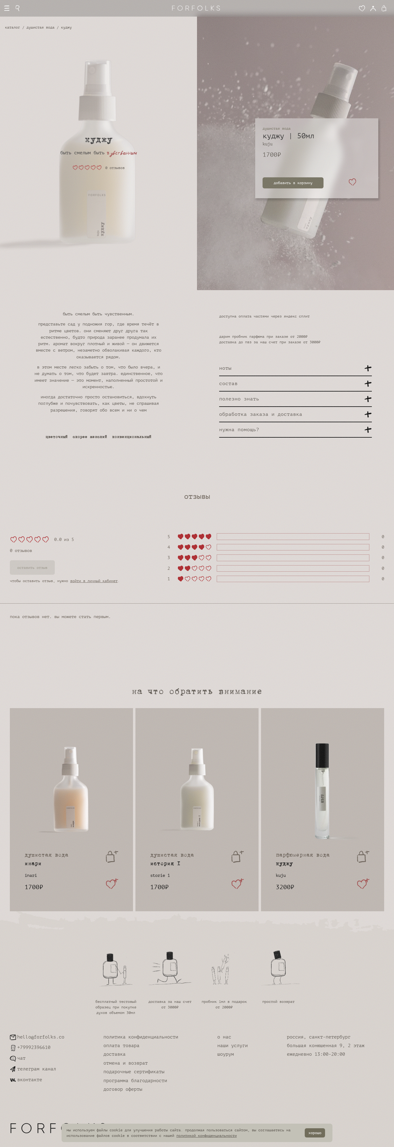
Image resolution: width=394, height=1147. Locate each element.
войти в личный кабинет (94, 581)
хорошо (314, 1133)
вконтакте (29, 1079)
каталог (12, 27)
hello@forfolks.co (40, 1037)
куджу (303, 859)
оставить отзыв (32, 568)
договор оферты (122, 1089)
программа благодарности (135, 1080)
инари (46, 859)
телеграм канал (36, 1069)
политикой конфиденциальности (206, 1135)
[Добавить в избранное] (352, 182)
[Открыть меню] (7, 8)
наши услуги (232, 1045)
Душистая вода (40, 27)
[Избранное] (362, 8)
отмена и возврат (125, 1063)
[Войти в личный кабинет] (373, 8)
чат (21, 1058)
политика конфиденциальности (140, 1037)
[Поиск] (18, 8)
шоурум (225, 1054)
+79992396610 (33, 1047)
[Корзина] (385, 8)
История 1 (172, 859)
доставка (114, 1054)
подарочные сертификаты (133, 1071)
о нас (224, 1037)
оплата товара (121, 1045)
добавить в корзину (293, 183)
